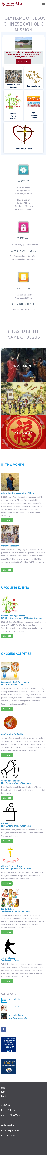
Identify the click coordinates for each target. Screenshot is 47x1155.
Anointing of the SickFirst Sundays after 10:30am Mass (16, 781)
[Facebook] (3, 1029)
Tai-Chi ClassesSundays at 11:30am (10, 959)
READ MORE (7, 520)
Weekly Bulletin (15, 999)
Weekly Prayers (15, 1006)
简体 (3, 1092)
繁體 (3, 1088)
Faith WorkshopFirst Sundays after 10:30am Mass (16, 824)
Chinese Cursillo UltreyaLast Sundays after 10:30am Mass (16, 867)
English (4, 1096)
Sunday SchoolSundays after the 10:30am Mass (15, 910)
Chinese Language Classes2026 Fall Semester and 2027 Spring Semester (21, 616)
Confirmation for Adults (12, 734)
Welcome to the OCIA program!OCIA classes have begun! (15, 683)
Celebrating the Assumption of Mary (17, 493)
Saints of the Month (10, 545)
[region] (23, 93)
